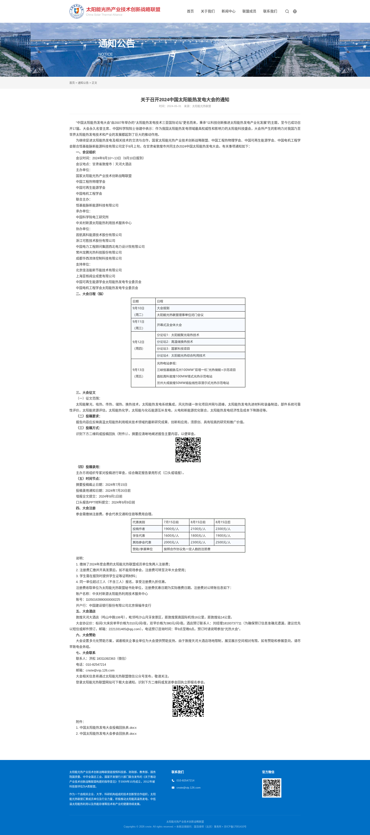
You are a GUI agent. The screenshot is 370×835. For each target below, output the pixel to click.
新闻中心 (228, 11)
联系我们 (270, 11)
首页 (190, 11)
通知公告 (83, 82)
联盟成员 (249, 11)
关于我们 (208, 11)
